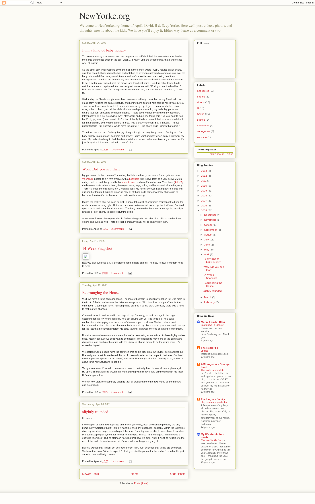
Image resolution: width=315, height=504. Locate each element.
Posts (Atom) (141, 483)
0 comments (117, 273)
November (210, 219)
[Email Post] (130, 149)
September (211, 229)
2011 (204, 180)
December (210, 214)
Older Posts (177, 473)
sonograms (203, 131)
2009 (204, 190)
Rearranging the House (101, 292)
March (208, 297)
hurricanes (203, 125)
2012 (204, 175)
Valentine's (88, 179)
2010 (204, 185)
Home (135, 473)
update (205, 350)
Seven (200, 113)
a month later (128, 182)
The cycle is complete (213, 370)
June (207, 244)
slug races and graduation (215, 402)
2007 (204, 200)
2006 (204, 205)
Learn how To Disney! (212, 325)
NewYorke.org (104, 15)
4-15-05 (178, 182)
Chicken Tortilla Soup (212, 440)
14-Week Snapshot (97, 248)
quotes (201, 119)
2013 (204, 170)
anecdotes (203, 90)
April (207, 254)
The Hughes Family (213, 399)
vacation (202, 137)
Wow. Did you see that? (101, 169)
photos (201, 96)
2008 (204, 195)
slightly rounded (95, 411)
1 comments (118, 149)
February (209, 302)
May (207, 249)
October (209, 224)
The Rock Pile (209, 347)
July (206, 239)
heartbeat (134, 179)
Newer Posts (90, 473)
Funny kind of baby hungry (104, 50)
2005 (204, 210)
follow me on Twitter (221, 153)
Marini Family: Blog (213, 321)
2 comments (118, 229)
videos (201, 102)
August (208, 234)
